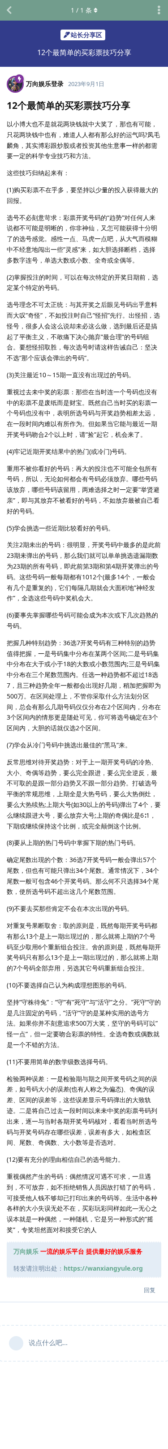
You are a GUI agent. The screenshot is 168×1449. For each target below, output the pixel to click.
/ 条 (81, 10)
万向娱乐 (26, 1251)
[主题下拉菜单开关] (159, 10)
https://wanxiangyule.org (103, 1268)
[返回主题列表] (9, 10)
